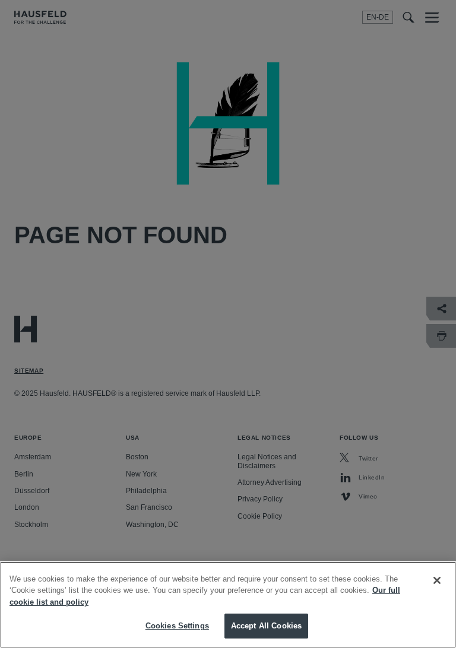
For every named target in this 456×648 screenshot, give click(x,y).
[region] (228, 604)
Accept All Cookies (266, 625)
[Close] (437, 580)
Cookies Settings (177, 625)
